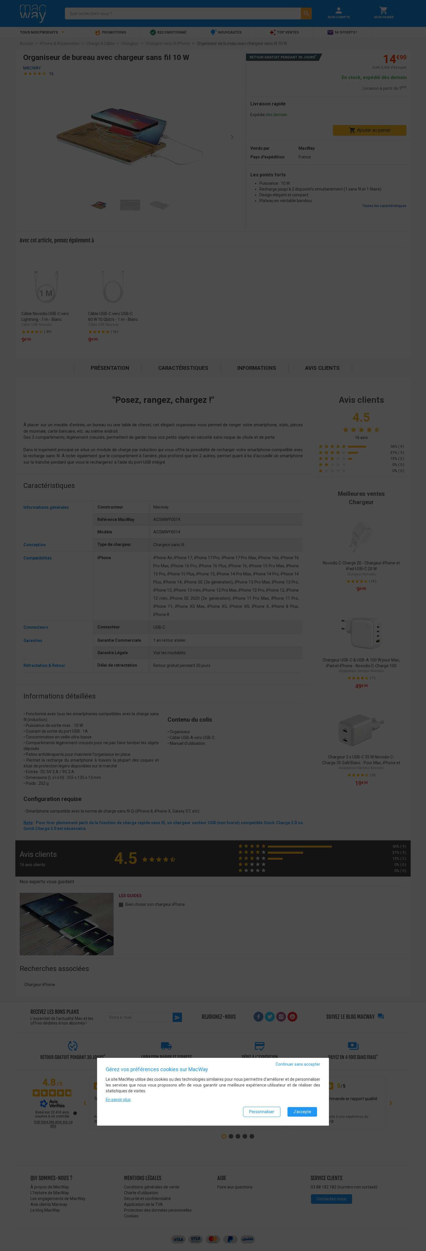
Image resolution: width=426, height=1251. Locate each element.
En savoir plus (118, 1100)
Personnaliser (261, 1112)
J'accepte (302, 1112)
